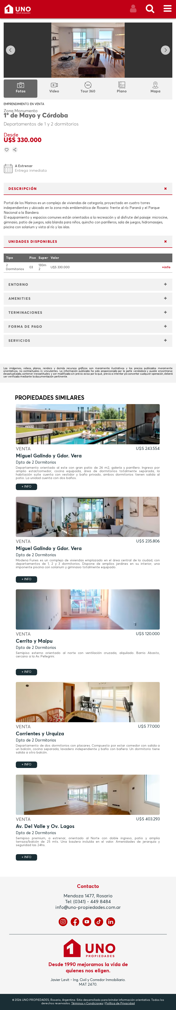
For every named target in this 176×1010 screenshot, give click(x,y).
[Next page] (165, 50)
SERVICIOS (19, 340)
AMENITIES (19, 298)
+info (166, 267)
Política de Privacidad (120, 1003)
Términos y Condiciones (87, 1003)
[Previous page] (10, 50)
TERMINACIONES (25, 312)
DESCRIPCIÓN (22, 189)
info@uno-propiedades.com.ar (88, 907)
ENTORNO (18, 284)
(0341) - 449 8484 (92, 901)
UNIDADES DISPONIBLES (32, 241)
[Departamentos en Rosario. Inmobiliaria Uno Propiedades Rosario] (23, 10)
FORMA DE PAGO (25, 326)
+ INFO (26, 486)
